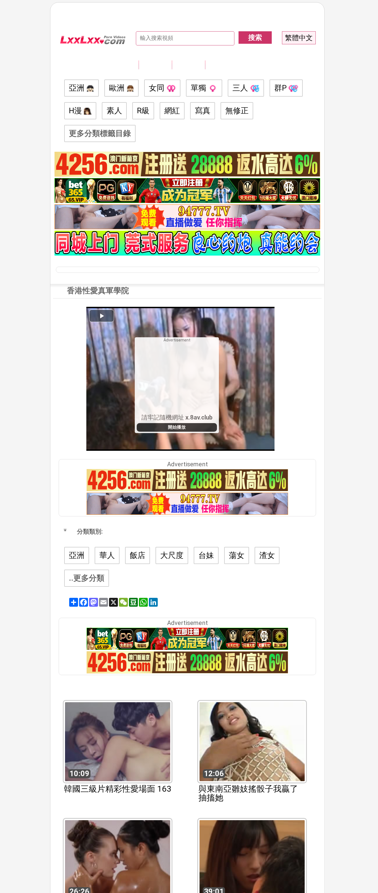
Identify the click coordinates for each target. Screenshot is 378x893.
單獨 (199, 87)
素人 (114, 110)
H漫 (76, 110)
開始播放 (177, 427)
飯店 (137, 555)
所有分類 (155, 64)
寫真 (202, 110)
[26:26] (117, 859)
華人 (107, 555)
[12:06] (252, 741)
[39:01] (252, 859)
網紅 (172, 110)
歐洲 (117, 87)
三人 (241, 87)
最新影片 (188, 64)
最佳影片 (221, 64)
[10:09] (117, 741)
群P (281, 87)
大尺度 (171, 555)
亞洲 (77, 87)
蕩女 (236, 555)
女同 (157, 87)
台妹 (206, 555)
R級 (143, 110)
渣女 (267, 555)
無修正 (236, 110)
